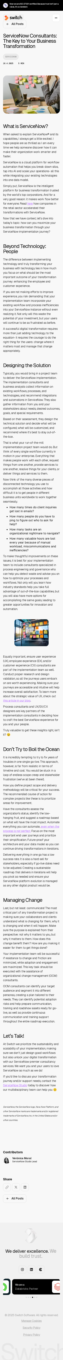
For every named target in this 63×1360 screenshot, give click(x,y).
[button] (17, 1286)
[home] (12, 18)
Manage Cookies (31, 1321)
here (30, 203)
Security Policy (31, 1327)
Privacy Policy (31, 1334)
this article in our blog (16, 700)
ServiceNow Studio (15, 1085)
